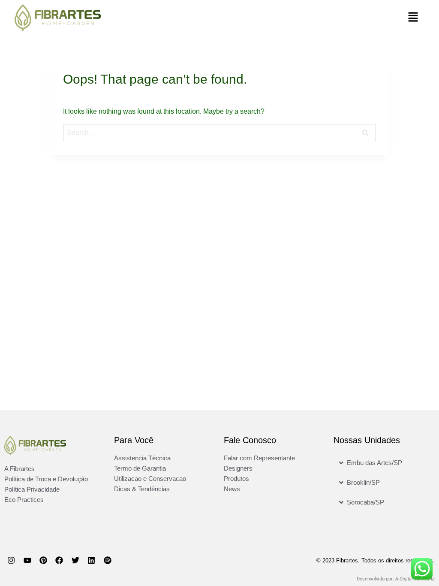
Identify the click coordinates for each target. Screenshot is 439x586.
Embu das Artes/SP (374, 462)
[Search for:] (219, 132)
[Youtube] (27, 560)
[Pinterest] (43, 560)
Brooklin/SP (363, 482)
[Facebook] (59, 560)
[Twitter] (75, 560)
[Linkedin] (91, 560)
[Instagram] (11, 560)
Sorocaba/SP (365, 502)
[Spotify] (107, 560)
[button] (325, 17)
